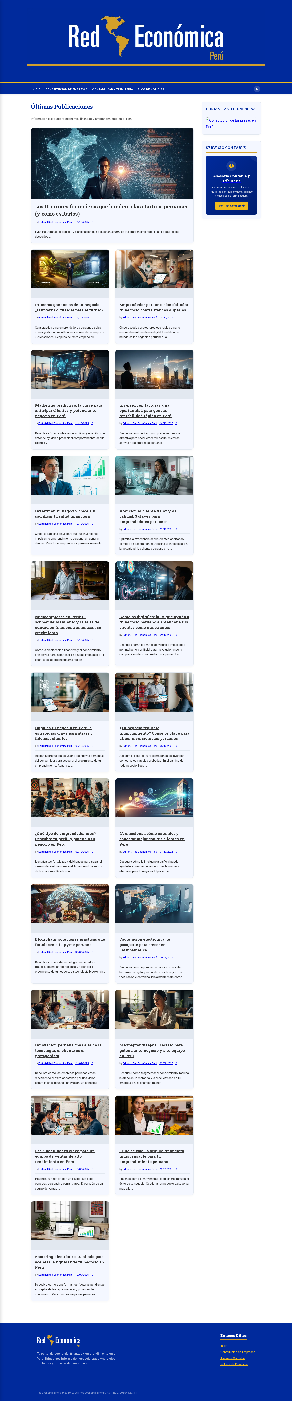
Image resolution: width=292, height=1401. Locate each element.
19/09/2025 (82, 1169)
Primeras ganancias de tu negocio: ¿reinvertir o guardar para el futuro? (69, 307)
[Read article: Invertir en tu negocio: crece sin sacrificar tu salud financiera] (70, 476)
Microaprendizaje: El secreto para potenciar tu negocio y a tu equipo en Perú (152, 1050)
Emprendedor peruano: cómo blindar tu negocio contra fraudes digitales (153, 307)
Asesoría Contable (232, 1358)
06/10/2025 (82, 745)
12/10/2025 (82, 523)
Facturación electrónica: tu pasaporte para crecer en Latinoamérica (144, 944)
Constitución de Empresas (66, 89)
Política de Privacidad (234, 1364)
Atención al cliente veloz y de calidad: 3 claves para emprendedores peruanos (148, 516)
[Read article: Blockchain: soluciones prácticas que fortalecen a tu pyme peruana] (70, 904)
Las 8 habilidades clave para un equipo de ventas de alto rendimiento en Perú (65, 1156)
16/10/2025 (82, 222)
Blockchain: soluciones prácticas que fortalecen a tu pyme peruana (70, 942)
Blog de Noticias (151, 89)
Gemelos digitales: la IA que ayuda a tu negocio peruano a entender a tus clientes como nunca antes (154, 622)
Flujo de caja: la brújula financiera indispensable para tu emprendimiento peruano (151, 1156)
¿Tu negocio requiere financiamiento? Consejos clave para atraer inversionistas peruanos (154, 733)
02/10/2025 (82, 851)
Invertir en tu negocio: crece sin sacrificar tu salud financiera (65, 513)
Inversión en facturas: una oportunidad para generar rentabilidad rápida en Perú (145, 410)
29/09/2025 (166, 957)
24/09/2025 (82, 1063)
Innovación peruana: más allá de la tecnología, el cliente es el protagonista (68, 1050)
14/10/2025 (82, 317)
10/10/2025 (82, 640)
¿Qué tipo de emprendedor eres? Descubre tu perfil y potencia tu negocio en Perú (65, 839)
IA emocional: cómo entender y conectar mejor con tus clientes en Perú (152, 839)
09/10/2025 (166, 634)
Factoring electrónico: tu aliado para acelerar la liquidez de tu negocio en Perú (69, 1262)
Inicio (36, 89)
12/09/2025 (166, 1169)
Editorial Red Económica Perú (55, 222)
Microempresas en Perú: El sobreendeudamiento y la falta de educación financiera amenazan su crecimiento (68, 624)
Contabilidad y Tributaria (112, 89)
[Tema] (257, 89)
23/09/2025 (166, 1063)
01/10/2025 (166, 851)
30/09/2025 (82, 952)
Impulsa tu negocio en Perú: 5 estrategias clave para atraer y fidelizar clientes (64, 733)
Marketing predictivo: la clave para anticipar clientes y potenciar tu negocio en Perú (68, 410)
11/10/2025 (166, 529)
